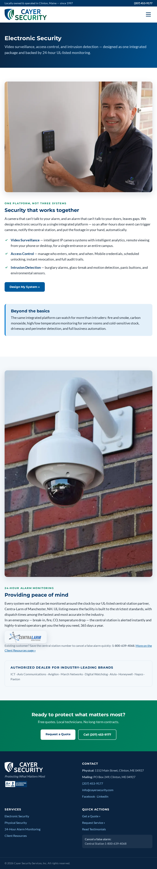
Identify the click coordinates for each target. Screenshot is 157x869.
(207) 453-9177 (143, 3)
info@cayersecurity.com (97, 790)
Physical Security (16, 822)
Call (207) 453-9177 (97, 734)
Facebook (88, 796)
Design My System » (25, 287)
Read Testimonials (94, 829)
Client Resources (16, 835)
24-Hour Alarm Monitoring (22, 829)
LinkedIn (102, 796)
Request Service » (93, 822)
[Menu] (148, 14)
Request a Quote (58, 734)
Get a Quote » (91, 816)
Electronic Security (17, 816)
